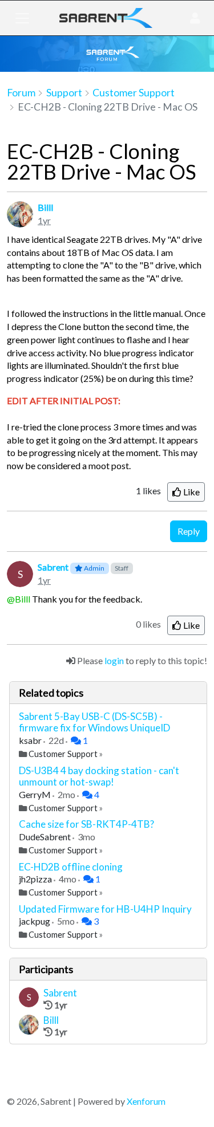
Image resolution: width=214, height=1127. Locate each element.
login (114, 660)
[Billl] (29, 1026)
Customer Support (63, 754)
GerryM (36, 794)
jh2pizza (36, 878)
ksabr (31, 740)
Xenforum (146, 1101)
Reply (188, 531)
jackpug (35, 921)
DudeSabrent (45, 836)
